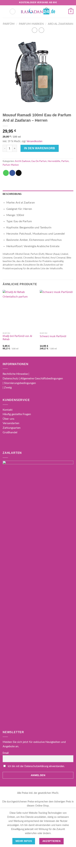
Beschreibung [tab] (12, 194)
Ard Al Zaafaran (60, 23)
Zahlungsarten (12, 427)
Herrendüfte (54, 161)
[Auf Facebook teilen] (12, 173)
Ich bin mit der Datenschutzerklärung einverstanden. (36, 766)
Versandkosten (34, 141)
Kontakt (8, 409)
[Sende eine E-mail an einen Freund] (19, 173)
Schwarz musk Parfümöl (53, 336)
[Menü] (5, 11)
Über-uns (8, 418)
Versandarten (11, 423)
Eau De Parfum (39, 161)
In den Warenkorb (39, 148)
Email (5, 753)
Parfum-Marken (31, 23)
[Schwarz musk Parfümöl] (56, 310)
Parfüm (8, 23)
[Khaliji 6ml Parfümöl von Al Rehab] (19, 310)
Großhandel (10, 432)
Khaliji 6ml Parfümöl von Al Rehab (17, 338)
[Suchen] (12, 11)
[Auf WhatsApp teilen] (6, 173)
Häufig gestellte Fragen (17, 414)
